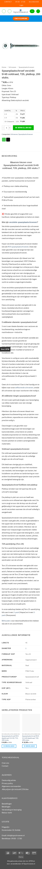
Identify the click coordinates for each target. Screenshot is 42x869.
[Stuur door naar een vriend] (8, 140)
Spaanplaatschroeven (26, 67)
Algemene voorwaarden (11, 786)
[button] (21, 5)
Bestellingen (7, 804)
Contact (5, 766)
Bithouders (6, 621)
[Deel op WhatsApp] (4, 140)
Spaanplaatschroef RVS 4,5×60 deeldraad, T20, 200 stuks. (30, 738)
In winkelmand (23, 128)
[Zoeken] (9, 11)
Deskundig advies (9, 780)
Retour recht (7, 812)
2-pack (16, 612)
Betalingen (6, 806)
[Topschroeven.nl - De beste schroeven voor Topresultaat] (20, 11)
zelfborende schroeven (24, 387)
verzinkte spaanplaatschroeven (23, 222)
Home (4, 67)
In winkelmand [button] (9, 746)
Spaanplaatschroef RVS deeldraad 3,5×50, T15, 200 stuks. (10, 738)
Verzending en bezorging (11, 809)
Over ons (5, 763)
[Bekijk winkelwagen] (38, 11)
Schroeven (12, 67)
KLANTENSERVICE (10, 798)
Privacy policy (7, 783)
